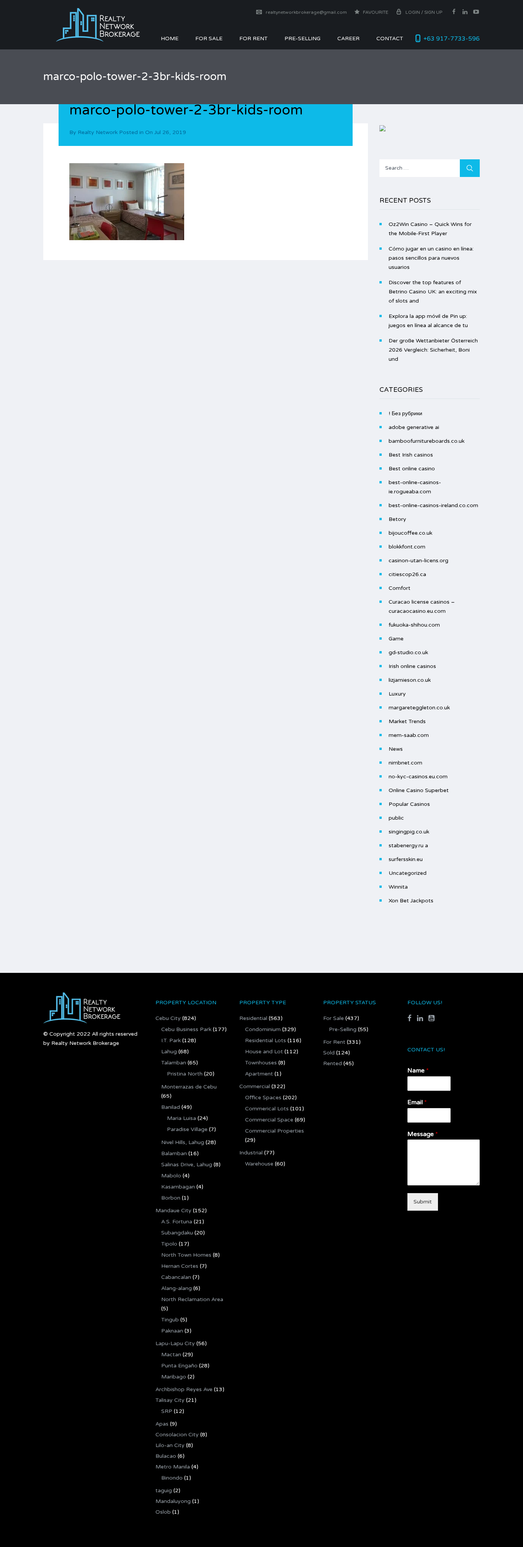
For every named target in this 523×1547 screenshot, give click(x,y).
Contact (389, 38)
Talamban (173, 1062)
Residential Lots (265, 1040)
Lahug (169, 1051)
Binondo (172, 1478)
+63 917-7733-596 (451, 39)
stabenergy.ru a (408, 845)
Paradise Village (187, 1129)
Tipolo (169, 1244)
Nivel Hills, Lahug (182, 1142)
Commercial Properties (274, 1131)
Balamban (174, 1153)
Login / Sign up (423, 12)
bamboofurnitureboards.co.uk (426, 441)
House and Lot (264, 1051)
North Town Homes (186, 1255)
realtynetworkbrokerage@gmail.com (306, 12)
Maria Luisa (181, 1118)
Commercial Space (269, 1119)
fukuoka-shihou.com (414, 625)
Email (417, 1102)
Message (422, 1134)
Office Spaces (263, 1097)
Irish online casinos (412, 666)
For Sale (208, 38)
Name (418, 1070)
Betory (397, 519)
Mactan (171, 1354)
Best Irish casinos (411, 455)
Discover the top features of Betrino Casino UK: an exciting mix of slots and (433, 291)
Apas (161, 1424)
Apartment (259, 1074)
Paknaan (172, 1331)
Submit (422, 1201)
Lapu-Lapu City (175, 1343)
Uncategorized (408, 873)
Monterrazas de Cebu (189, 1087)
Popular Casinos (409, 804)
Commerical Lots (267, 1108)
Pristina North (185, 1074)
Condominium (263, 1029)
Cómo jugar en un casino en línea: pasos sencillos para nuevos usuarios (431, 258)
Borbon (170, 1198)
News (396, 749)
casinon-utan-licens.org (418, 560)
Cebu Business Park (186, 1029)
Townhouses (261, 1062)
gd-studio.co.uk (408, 652)
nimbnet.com (405, 763)
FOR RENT (253, 38)
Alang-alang (176, 1288)
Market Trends (407, 721)
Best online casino (412, 468)
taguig (163, 1490)
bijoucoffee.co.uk (410, 533)
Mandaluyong (173, 1501)
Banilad (170, 1107)
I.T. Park (171, 1040)
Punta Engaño (179, 1365)
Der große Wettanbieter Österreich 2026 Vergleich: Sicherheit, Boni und (433, 349)
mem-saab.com (409, 735)
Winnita (398, 887)
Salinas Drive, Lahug (186, 1164)
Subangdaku (177, 1232)
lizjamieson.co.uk (410, 680)
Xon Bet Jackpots (411, 900)
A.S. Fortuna (176, 1221)
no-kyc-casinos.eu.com (418, 776)
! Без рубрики (405, 413)
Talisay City (170, 1400)
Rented (332, 1063)
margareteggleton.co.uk (419, 707)
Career (348, 38)
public (396, 818)
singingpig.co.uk (409, 831)
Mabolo (171, 1175)
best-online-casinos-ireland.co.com (433, 505)
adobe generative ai (414, 427)
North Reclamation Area (192, 1299)
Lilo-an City (170, 1445)
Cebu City (168, 1018)
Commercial (254, 1086)
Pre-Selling (302, 38)
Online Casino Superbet (419, 790)
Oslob (163, 1512)
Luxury (397, 694)
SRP (166, 1411)
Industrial (251, 1152)
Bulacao (165, 1456)
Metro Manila (172, 1467)
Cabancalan (176, 1277)
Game (396, 638)
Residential (253, 1018)
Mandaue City (173, 1210)
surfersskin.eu (406, 859)
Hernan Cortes (179, 1266)
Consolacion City (177, 1434)
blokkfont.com (407, 546)
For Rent (334, 1042)
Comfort (399, 588)
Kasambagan (178, 1187)
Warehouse (259, 1164)
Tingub (170, 1319)
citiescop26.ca (407, 574)
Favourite (375, 12)
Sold (329, 1052)
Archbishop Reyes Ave (183, 1389)
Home (169, 38)
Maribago (173, 1376)
